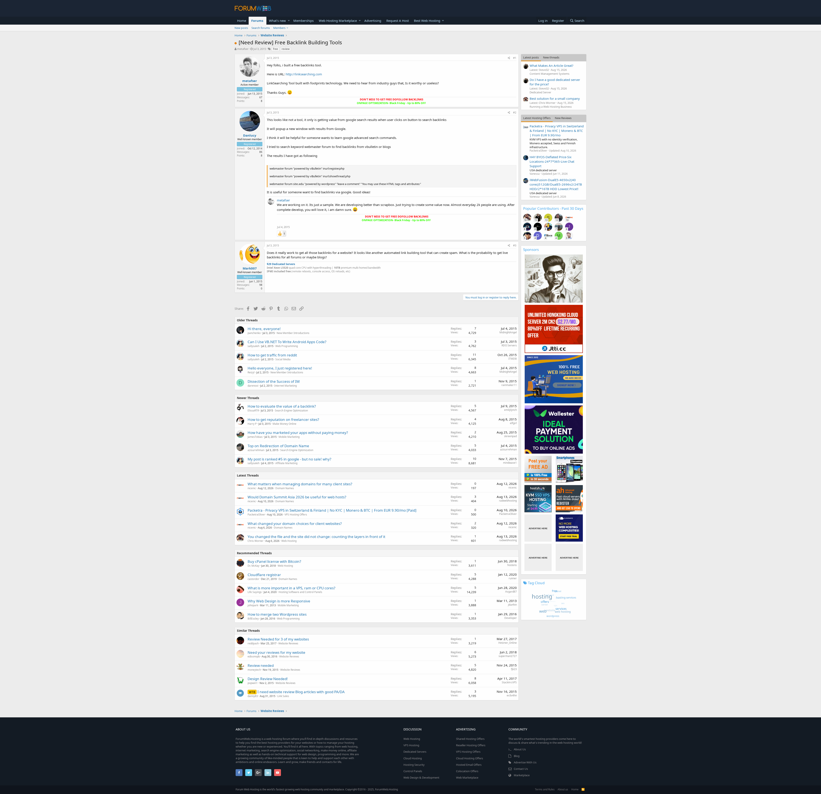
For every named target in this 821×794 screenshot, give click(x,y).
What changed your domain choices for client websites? (295, 523)
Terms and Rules (545, 789)
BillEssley (253, 618)
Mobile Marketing (289, 437)
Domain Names (284, 488)
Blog (517, 756)
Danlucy (249, 135)
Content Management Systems (549, 74)
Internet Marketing (285, 385)
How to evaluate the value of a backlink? (282, 406)
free (275, 49)
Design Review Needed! (268, 678)
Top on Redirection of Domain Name (278, 445)
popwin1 (253, 683)
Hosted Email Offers (468, 765)
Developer (510, 618)
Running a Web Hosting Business (551, 107)
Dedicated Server (540, 92)
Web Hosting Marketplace (338, 20)
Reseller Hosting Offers (470, 745)
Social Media (283, 359)
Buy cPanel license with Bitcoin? (274, 561)
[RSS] (583, 789)
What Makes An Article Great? (551, 65)
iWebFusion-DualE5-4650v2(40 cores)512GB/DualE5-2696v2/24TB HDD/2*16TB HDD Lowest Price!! (556, 184)
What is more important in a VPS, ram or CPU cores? (291, 587)
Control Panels (412, 771)
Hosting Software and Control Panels (300, 592)
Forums (257, 20)
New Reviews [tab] (563, 118)
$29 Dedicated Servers (281, 264)
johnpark (253, 605)
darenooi (253, 385)
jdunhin (512, 604)
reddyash (253, 643)
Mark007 (250, 268)
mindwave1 (510, 463)
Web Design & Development (421, 777)
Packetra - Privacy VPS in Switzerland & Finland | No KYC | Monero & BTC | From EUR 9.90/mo (557, 130)
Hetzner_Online (507, 643)
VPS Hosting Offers (296, 514)
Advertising (372, 20)
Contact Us (521, 769)
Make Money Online (284, 424)
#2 (514, 112)
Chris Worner (255, 541)
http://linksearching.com (304, 74)
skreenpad (510, 436)
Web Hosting (289, 541)
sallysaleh (253, 346)
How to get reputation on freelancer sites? (283, 419)
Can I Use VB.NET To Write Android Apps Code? (287, 341)
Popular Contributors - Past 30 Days (553, 208)
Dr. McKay (253, 566)
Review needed (261, 665)
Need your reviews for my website (276, 652)
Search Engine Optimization (291, 410)
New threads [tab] (551, 57)
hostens (512, 565)
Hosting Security (414, 765)
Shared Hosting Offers (470, 739)
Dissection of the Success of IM (274, 381)
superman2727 (508, 656)
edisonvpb (254, 656)
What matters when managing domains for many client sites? (300, 483)
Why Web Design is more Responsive (279, 601)
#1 (514, 58)
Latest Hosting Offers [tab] (537, 118)
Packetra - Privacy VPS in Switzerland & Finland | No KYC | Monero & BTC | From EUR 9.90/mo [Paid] (332, 510)
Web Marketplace (467, 777)
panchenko (254, 333)
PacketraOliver (256, 514)
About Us (520, 749)
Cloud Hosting (412, 758)
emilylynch (510, 410)
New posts (241, 28)
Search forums (260, 28)
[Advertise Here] (538, 528)
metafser (242, 49)
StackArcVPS (509, 682)
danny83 (253, 696)
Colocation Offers (467, 771)
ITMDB (512, 359)
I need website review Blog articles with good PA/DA (301, 691)
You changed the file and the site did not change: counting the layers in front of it (316, 536)
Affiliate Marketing (286, 463)
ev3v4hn (512, 695)
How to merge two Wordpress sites (277, 614)
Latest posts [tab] (531, 57)
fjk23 (514, 669)
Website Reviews (288, 643)
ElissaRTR (253, 410)
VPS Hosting (411, 745)
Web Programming (286, 346)
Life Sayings (255, 592)
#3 (514, 245)
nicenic (252, 488)
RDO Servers (509, 345)
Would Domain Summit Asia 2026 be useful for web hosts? (297, 497)
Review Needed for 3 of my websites (278, 639)
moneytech (254, 670)
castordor (253, 579)
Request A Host (397, 20)
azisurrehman (256, 450)
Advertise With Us (525, 762)
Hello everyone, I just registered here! (280, 368)
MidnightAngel (508, 332)
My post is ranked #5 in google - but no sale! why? (289, 459)
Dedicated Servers (414, 752)
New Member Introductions (293, 333)
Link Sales (283, 696)
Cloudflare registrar (264, 574)
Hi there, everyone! (264, 328)
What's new (277, 20)
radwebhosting (508, 500)
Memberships (303, 20)
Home (241, 20)
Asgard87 (511, 591)
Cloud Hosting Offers (469, 758)
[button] (289, 21)
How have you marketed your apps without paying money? (298, 432)
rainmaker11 (509, 385)
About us (563, 789)
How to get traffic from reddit (272, 355)
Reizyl (251, 372)
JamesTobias (255, 437)
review (285, 49)
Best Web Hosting (427, 20)
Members (279, 28)
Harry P (252, 424)
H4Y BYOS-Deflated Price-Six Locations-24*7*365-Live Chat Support (552, 161)
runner (513, 578)
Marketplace (522, 775)
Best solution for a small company (555, 98)
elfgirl (513, 423)
